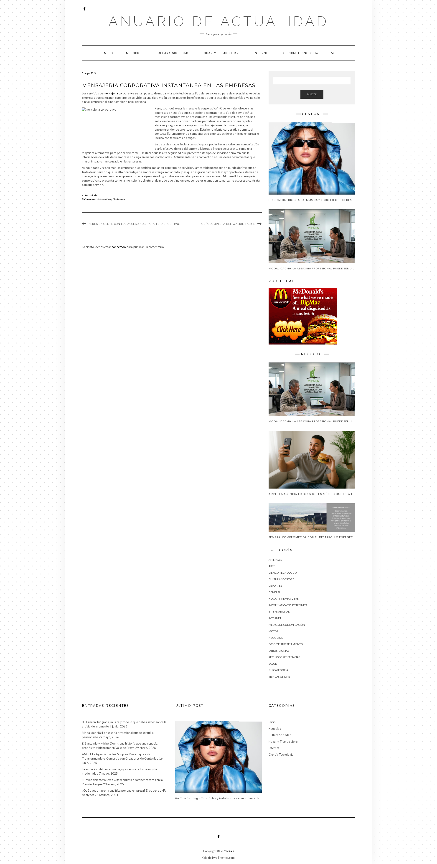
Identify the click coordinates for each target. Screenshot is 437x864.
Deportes (275, 585)
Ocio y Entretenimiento (286, 644)
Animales (275, 559)
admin (93, 195)
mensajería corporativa (119, 93)
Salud (273, 663)
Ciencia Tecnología (300, 53)
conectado (119, 247)
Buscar (312, 94)
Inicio (108, 53)
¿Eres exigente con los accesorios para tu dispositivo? (135, 224)
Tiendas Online (279, 676)
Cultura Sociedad (172, 53)
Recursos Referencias (284, 657)
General (275, 592)
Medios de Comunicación (287, 624)
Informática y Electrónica (111, 199)
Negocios (134, 53)
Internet (262, 53)
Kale (231, 851)
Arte (272, 566)
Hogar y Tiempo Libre (221, 53)
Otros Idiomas (279, 650)
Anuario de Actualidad (219, 21)
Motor (273, 631)
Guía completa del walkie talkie (228, 224)
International (279, 611)
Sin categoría (278, 670)
